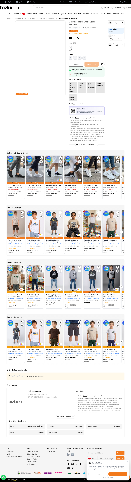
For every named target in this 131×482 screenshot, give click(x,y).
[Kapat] (127, 462)
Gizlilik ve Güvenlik (32, 451)
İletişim (9, 454)
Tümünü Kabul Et (118, 474)
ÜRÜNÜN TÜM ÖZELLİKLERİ (85, 144)
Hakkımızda (10, 451)
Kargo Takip (123, 2)
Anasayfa (9, 18)
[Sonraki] (122, 14)
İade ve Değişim (32, 461)
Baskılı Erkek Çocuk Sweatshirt (68, 18)
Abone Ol (120, 453)
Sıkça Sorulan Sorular (33, 456)
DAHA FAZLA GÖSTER (64, 417)
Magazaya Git (114, 39)
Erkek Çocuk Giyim (21, 18)
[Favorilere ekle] (22, 157)
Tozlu (77, 118)
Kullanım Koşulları (32, 454)
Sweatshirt (51, 18)
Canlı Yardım (31, 464)
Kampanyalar (51, 451)
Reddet (98, 474)
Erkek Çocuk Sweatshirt (37, 18)
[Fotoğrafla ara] (86, 7)
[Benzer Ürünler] (22, 161)
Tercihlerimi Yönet (108, 477)
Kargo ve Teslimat (32, 459)
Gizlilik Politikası (120, 468)
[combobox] (92, 458)
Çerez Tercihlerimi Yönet (14, 456)
